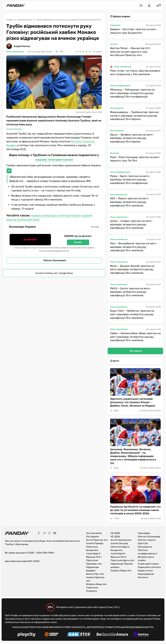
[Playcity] (27, 635)
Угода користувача (148, 563)
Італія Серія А (93, 553)
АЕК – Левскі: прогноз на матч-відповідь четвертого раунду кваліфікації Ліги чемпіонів (129, 202)
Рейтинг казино (146, 540)
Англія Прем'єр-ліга (97, 540)
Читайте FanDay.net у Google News (54, 273)
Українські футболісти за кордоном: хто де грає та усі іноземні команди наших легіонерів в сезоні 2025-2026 (135, 510)
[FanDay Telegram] (44, 534)
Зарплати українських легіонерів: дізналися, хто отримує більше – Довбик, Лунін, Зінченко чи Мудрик (132, 402)
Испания (114, 153)
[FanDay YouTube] (54, 534)
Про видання (145, 546)
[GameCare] (141, 634)
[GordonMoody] (51, 634)
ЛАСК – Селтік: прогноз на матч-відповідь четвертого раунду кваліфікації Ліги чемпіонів (130, 292)
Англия (114, 44)
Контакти (143, 577)
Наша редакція (146, 574)
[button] (141, 5)
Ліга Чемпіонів (94, 533)
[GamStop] (79, 634)
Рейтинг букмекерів (54, 260)
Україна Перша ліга (121, 570)
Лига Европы (117, 108)
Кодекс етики (145, 570)
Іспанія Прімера (94, 543)
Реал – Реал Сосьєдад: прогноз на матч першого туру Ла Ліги (134, 159)
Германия (115, 25)
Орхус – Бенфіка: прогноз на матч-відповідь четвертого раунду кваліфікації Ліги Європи (132, 138)
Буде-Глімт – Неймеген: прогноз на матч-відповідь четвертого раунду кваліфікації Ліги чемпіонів (132, 314)
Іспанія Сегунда (119, 543)
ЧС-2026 (115, 536)
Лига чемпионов (15, 51)
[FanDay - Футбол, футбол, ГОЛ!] (15, 5)
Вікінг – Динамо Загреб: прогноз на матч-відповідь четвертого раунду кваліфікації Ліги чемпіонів (132, 269)
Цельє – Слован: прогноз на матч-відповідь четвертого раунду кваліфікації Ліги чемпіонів (131, 224)
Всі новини (136, 351)
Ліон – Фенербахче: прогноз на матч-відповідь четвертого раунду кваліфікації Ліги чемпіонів (133, 247)
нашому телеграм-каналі (54, 159)
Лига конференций (120, 85)
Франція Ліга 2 (118, 557)
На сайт (78, 242)
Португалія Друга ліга (122, 560)
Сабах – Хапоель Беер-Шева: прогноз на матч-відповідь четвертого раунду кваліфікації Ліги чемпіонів (135, 337)
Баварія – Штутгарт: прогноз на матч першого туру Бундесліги (133, 31)
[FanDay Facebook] (38, 534)
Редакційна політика (149, 567)
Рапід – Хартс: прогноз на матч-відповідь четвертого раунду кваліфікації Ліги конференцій (130, 180)
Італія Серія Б (118, 553)
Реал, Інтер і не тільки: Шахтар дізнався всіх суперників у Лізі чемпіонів (135, 72)
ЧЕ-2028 (115, 533)
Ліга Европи (92, 536)
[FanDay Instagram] (49, 534)
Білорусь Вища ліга (96, 584)
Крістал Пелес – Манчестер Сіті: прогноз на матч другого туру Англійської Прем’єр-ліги (130, 52)
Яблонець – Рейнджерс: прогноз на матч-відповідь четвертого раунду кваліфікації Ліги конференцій (132, 93)
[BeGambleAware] (112, 635)
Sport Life (143, 543)
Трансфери (144, 533)
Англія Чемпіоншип (121, 540)
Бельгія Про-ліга (95, 574)
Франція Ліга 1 (94, 557)
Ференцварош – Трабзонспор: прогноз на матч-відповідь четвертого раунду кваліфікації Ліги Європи (134, 116)
